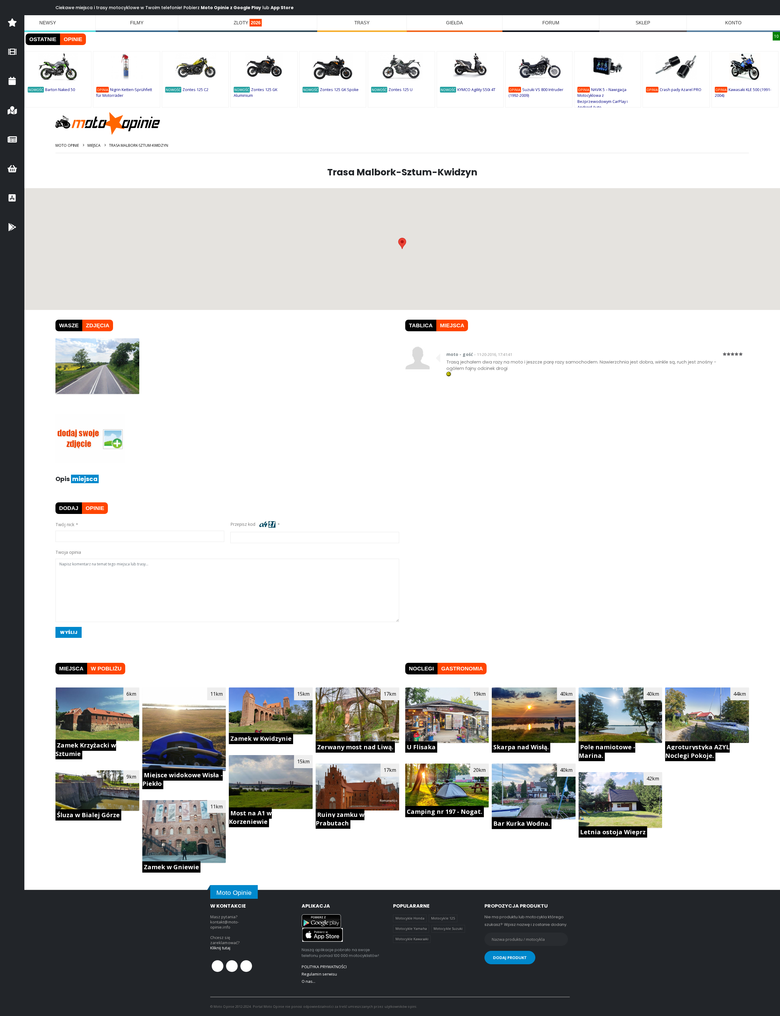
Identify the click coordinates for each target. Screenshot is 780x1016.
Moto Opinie (67, 145)
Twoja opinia (68, 552)
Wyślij (68, 632)
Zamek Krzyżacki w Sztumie (85, 749)
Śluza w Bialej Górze (88, 815)
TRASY (362, 22)
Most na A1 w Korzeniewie (250, 817)
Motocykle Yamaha (411, 928)
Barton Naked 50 (60, 89)
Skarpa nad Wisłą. (521, 747)
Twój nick (64, 524)
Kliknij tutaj (220, 948)
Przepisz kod (244, 524)
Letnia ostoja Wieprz (613, 832)
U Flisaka (421, 747)
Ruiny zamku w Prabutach (340, 818)
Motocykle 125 (443, 918)
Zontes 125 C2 (195, 89)
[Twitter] (232, 966)
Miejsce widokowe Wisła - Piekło (182, 779)
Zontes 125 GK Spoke (339, 89)
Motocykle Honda (409, 918)
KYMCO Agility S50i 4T (476, 89)
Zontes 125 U (400, 89)
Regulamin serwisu (319, 974)
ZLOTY (247, 22)
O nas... (309, 981)
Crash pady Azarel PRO (680, 89)
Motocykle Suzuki (448, 928)
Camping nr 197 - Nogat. (444, 811)
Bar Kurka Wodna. (521, 823)
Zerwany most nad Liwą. (355, 747)
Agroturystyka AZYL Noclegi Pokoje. (697, 751)
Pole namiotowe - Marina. (607, 751)
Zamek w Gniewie (171, 867)
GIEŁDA (454, 22)
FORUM (550, 22)
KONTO (733, 22)
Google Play (247, 8)
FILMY (137, 22)
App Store (282, 8)
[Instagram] (246, 966)
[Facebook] (217, 966)
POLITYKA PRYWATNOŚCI (324, 966)
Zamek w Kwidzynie (261, 738)
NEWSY (47, 22)
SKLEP (643, 22)
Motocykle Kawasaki (411, 939)
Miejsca (94, 145)
